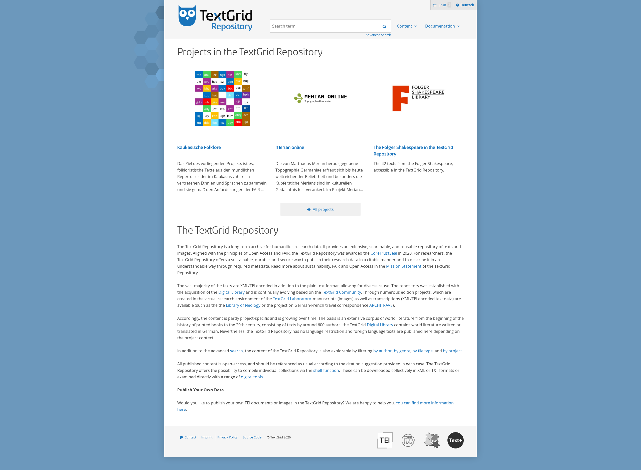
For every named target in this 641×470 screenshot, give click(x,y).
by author (382, 351)
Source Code (252, 437)
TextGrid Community (341, 292)
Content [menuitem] (405, 26)
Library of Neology (243, 305)
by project (452, 351)
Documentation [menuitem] (440, 26)
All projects (323, 209)
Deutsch (467, 6)
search (236, 351)
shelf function (326, 370)
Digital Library (231, 292)
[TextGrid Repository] (215, 6)
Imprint (207, 437)
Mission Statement (403, 266)
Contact (190, 437)
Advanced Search (378, 35)
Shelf (444, 5)
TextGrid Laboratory (292, 298)
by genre (402, 351)
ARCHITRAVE (381, 305)
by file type (422, 351)
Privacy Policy (227, 437)
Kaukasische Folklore (199, 147)
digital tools (252, 377)
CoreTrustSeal (384, 253)
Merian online (289, 147)
